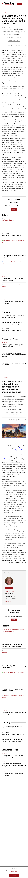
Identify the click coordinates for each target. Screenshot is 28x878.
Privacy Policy (14, 871)
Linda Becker (7, 409)
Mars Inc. (21, 409)
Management (5, 377)
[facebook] (9, 45)
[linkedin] (11, 45)
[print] (25, 45)
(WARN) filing (6, 459)
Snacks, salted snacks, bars (9, 12)
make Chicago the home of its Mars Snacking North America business (14, 450)
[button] (3, 4)
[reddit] (16, 45)
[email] (19, 45)
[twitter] (14, 45)
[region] (14, 872)
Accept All (14, 875)
